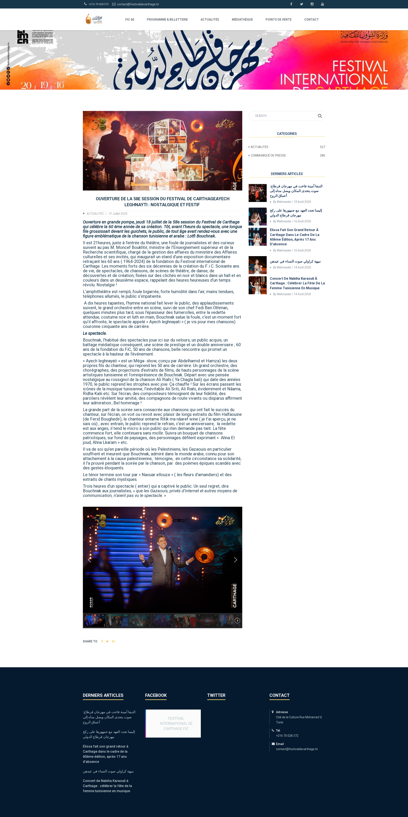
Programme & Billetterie (167, 19)
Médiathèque (242, 19)
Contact (311, 19)
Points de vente (279, 19)
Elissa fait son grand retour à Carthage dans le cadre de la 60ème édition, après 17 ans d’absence (294, 237)
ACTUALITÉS (210, 19)
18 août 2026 (302, 201)
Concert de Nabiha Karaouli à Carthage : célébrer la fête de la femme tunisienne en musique (297, 283)
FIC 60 (129, 19)
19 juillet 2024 (117, 213)
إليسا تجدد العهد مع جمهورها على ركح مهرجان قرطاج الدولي (296, 212)
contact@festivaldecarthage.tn (137, 4)
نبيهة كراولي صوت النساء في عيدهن (295, 261)
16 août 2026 (302, 221)
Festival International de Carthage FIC (176, 723)
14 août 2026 (302, 267)
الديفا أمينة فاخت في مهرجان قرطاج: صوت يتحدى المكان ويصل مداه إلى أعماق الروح (296, 191)
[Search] (320, 116)
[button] (89, 559)
